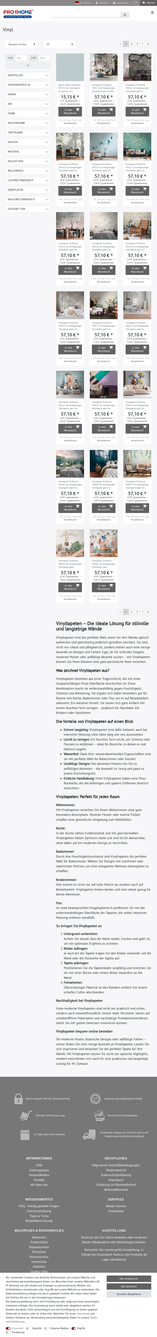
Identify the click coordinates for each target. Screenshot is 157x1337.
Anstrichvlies (39, 1242)
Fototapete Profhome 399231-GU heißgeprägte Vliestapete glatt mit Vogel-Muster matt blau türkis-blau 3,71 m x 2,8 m (103, 167)
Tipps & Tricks (39, 1216)
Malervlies (39, 1237)
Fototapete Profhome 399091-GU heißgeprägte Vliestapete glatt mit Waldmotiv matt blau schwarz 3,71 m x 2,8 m (103, 485)
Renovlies (39, 1252)
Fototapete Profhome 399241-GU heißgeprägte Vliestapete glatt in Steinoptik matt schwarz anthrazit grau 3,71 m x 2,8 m (137, 88)
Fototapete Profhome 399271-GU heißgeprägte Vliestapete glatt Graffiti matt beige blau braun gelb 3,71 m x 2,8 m (103, 88)
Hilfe (39, 1165)
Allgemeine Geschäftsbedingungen (116, 1165)
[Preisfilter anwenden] (28, 65)
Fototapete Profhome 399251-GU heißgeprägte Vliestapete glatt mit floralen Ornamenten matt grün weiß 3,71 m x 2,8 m (70, 167)
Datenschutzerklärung (116, 1175)
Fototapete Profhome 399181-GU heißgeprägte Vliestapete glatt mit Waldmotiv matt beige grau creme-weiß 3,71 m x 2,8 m (137, 247)
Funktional (18, 1332)
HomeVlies (39, 1261)
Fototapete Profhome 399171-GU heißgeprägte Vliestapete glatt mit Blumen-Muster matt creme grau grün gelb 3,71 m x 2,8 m (103, 326)
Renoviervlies (39, 1257)
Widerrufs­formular (116, 1189)
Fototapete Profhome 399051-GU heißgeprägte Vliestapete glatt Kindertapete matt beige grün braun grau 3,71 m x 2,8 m (70, 564)
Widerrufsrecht (116, 1170)
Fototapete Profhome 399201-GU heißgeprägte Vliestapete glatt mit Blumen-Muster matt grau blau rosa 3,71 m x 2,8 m (70, 247)
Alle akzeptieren (128, 1278)
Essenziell (17, 1328)
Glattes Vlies (39, 1271)
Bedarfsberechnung (39, 1220)
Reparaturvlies (39, 1247)
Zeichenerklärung (39, 1211)
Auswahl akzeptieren (129, 1294)
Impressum (116, 1180)
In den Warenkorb (70, 111)
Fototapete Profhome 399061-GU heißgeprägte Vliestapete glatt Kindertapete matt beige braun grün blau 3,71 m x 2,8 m (103, 564)
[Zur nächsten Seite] (143, 44)
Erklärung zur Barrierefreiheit (116, 1184)
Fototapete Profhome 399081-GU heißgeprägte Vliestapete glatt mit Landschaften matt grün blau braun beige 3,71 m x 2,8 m (70, 485)
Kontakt (39, 1180)
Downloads (116, 1211)
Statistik (37, 1328)
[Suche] (124, 14)
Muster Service (116, 1206)
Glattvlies (39, 1266)
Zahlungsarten (39, 1170)
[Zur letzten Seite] (148, 44)
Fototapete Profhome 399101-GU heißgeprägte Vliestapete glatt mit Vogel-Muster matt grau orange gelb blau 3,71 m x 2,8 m (137, 405)
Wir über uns (39, 1184)
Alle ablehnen (129, 1286)
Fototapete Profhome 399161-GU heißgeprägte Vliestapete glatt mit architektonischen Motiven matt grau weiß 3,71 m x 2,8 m (137, 326)
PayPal (81, 1328)
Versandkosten (70, 123)
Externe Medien (59, 1328)
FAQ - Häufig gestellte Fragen (39, 1206)
